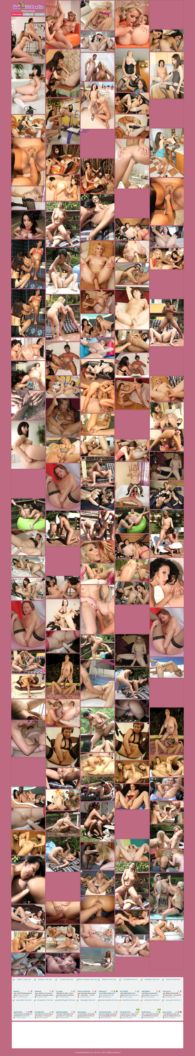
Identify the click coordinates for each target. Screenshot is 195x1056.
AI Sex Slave (17, 14)
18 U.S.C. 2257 (99, 1052)
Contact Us (117, 1052)
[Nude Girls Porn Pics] (28, 6)
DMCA (109, 1052)
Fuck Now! (39, 14)
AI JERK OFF (28, 14)
